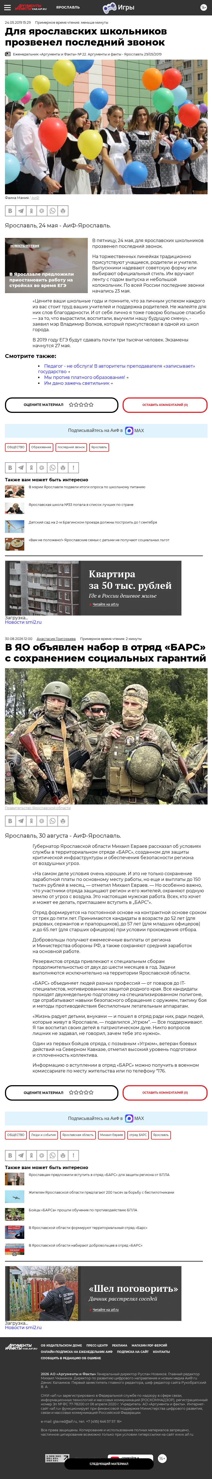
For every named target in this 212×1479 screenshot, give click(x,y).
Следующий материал (109, 1464)
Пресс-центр (97, 1345)
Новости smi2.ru (23, 622)
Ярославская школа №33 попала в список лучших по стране (81, 505)
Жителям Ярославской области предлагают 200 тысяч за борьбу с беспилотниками (101, 1192)
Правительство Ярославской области (38, 808)
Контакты (161, 1352)
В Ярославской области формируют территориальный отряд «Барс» (88, 1228)
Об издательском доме (61, 1345)
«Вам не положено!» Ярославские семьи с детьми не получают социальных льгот (99, 540)
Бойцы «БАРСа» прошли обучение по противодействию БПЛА (83, 1210)
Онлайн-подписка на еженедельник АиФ (77, 1352)
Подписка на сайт (133, 1352)
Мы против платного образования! (84, 377)
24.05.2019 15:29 (18, 22)
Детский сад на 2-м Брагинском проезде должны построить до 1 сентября (93, 522)
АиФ (35, 198)
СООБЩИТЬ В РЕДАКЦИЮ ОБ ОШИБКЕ (71, 1358)
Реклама (119, 1345)
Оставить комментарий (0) (165, 405)
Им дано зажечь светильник (76, 383)
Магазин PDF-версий (149, 1345)
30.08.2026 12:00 (18, 639)
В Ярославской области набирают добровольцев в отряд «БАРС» (85, 1245)
